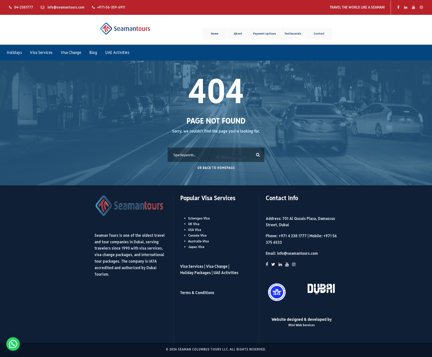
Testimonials (292, 33)
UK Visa (193, 224)
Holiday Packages (195, 272)
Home (214, 33)
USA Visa (194, 230)
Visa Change (71, 52)
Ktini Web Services (301, 325)
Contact (319, 33)
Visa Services (41, 52)
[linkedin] (405, 7)
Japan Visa (196, 247)
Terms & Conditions (197, 292)
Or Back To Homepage (216, 168)
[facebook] (398, 7)
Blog (93, 52)
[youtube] (413, 7)
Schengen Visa (199, 218)
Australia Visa (198, 241)
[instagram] (421, 7)
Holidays (14, 52)
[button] (13, 344)
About (238, 33)
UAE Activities (117, 52)
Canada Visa (197, 235)
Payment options (264, 33)
